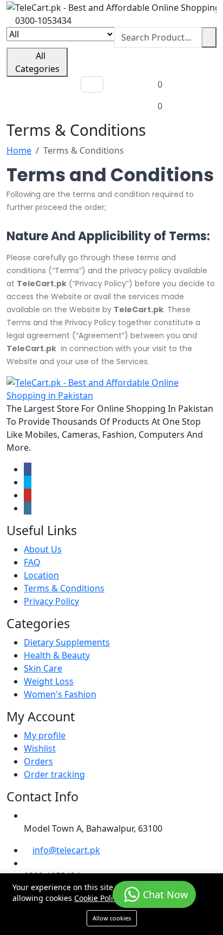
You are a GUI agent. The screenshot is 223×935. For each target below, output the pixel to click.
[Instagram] (27, 508)
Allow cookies (112, 918)
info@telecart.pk (66, 850)
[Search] (209, 37)
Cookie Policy (97, 898)
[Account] (157, 63)
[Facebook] (27, 469)
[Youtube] (27, 495)
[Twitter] (27, 482)
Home (18, 150)
